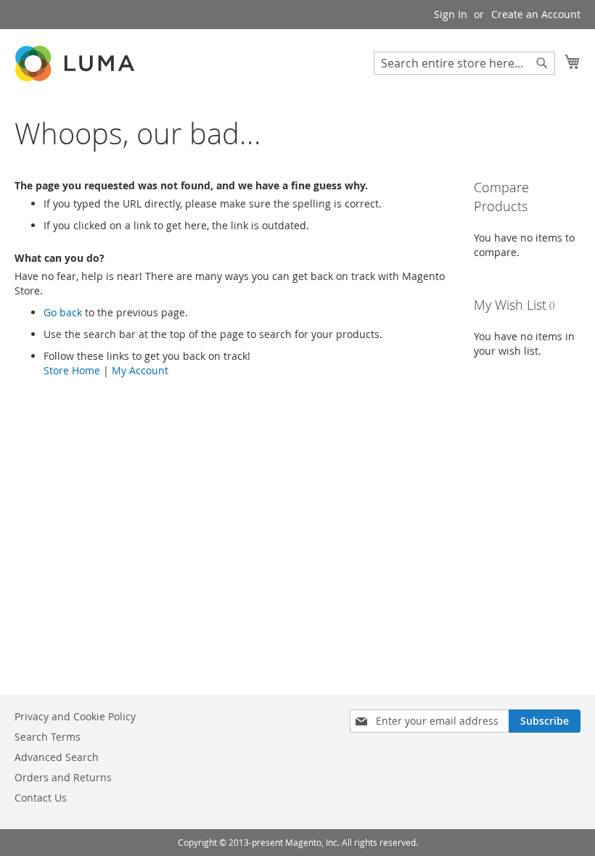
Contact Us (41, 797)
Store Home (72, 370)
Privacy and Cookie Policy (75, 716)
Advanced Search (57, 757)
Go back (63, 312)
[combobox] (464, 63)
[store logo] (76, 63)
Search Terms (48, 737)
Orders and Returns (63, 777)
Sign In (450, 14)
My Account (140, 370)
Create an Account (535, 14)
